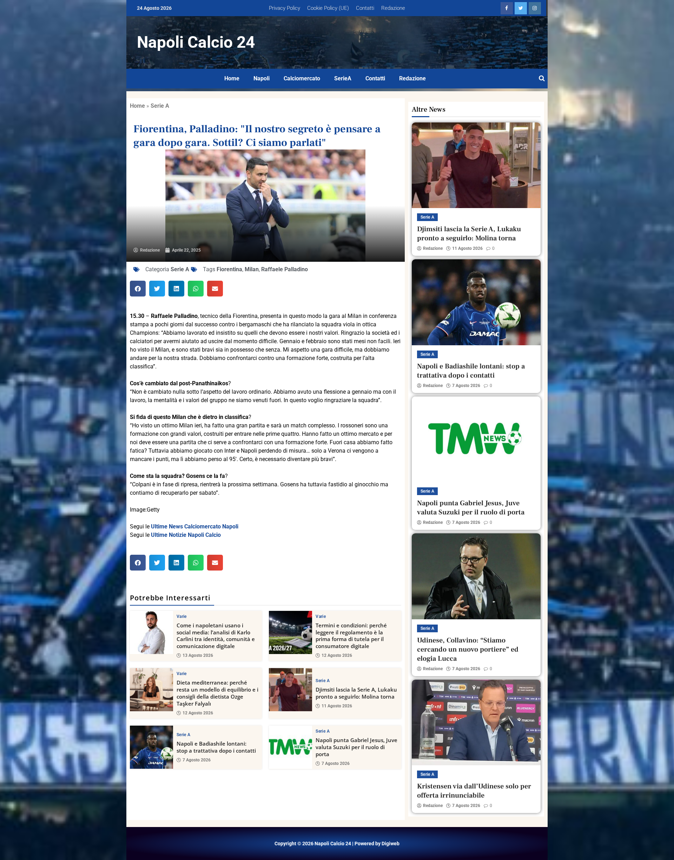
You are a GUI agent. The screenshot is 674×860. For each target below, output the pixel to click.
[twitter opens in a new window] (521, 8)
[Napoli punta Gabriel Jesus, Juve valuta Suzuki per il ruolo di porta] (290, 747)
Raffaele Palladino (284, 269)
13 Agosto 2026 (198, 655)
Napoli (261, 78)
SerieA (342, 78)
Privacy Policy (284, 8)
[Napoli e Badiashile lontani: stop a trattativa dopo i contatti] (151, 747)
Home (231, 78)
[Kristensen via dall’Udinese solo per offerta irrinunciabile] (476, 722)
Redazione (393, 8)
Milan (252, 269)
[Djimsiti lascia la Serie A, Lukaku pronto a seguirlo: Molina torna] (290, 689)
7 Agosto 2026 (197, 760)
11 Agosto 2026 (337, 706)
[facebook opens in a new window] (507, 8)
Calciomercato (302, 78)
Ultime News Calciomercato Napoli (194, 526)
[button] (138, 288)
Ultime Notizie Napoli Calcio (186, 535)
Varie (182, 616)
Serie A (160, 105)
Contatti (365, 8)
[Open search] (542, 78)
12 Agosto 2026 (337, 655)
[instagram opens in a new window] (535, 8)
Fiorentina (229, 269)
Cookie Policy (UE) (328, 8)
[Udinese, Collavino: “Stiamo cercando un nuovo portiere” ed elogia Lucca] (476, 576)
